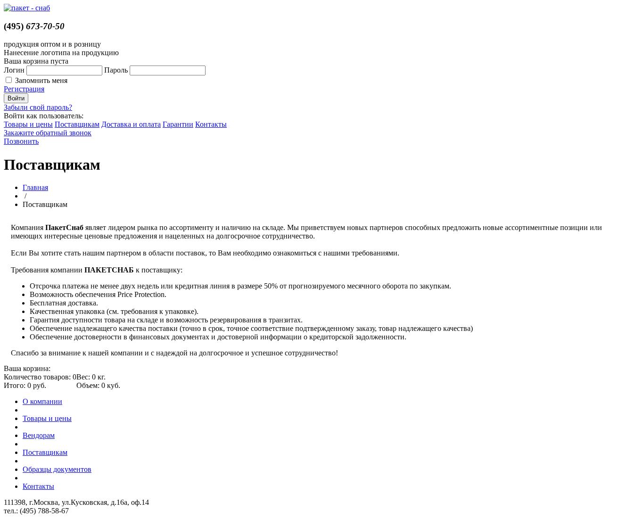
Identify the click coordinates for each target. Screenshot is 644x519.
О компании (42, 401)
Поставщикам (77, 124)
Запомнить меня (41, 80)
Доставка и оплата (131, 124)
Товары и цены (28, 124)
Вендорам (39, 435)
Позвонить (21, 141)
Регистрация (24, 89)
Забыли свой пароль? (38, 107)
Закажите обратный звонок (47, 133)
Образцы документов (57, 469)
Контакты (211, 124)
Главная (35, 187)
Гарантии (178, 124)
